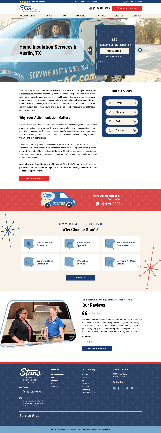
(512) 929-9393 (101, 8)
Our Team (86, 377)
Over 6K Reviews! (38, 2)
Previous (89, 50)
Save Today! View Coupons (86, 2)
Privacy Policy (104, 429)
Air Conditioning (27, 16)
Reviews (85, 387)
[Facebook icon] (118, 388)
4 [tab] (89, 342)
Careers (85, 383)
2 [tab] (85, 342)
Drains (53, 383)
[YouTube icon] (132, 388)
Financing (86, 390)
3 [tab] (87, 342)
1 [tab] (82, 342)
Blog (84, 380)
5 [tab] (91, 342)
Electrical (100, 16)
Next (140, 50)
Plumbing (80, 16)
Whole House (27, 94)
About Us (118, 16)
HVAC (64, 16)
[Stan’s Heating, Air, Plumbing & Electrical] (29, 8)
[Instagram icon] (123, 388)
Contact (137, 16)
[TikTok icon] (127, 388)
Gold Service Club (89, 393)
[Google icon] (114, 388)
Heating (48, 16)
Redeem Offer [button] (114, 53)
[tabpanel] (40, 244)
